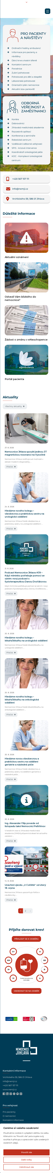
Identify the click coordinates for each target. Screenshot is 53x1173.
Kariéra (15, 119)
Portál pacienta (14, 379)
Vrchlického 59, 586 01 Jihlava (17, 1077)
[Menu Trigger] (47, 11)
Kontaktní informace (13, 1120)
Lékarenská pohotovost (23, 81)
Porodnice (17, 68)
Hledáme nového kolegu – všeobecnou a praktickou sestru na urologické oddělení (24, 513)
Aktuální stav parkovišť (23, 89)
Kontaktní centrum (21, 64)
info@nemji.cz (10, 1081)
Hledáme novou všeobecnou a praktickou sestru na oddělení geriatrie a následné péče (22, 761)
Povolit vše (26, 1152)
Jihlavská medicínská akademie (28, 127)
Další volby (26, 1160)
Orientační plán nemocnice (25, 85)
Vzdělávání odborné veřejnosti (27, 144)
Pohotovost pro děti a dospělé (27, 77)
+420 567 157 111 (10, 1085)
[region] (26, 1148)
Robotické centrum (21, 139)
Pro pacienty (9, 1112)
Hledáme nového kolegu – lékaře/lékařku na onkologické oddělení (22, 699)
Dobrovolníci (18, 123)
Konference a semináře (23, 135)
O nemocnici (9, 1116)
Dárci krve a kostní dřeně (24, 60)
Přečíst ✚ (11, 466)
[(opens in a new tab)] (26, 360)
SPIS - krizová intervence (24, 148)
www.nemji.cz (10, 1089)
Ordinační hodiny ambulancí (26, 48)
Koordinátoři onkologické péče (27, 152)
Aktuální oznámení (17, 257)
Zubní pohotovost (20, 72)
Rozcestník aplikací (21, 131)
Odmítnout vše (26, 1167)
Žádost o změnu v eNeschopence (26, 339)
